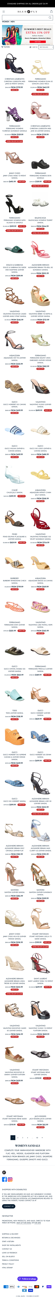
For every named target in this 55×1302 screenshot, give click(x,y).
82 (37, 1138)
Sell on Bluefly (8, 1257)
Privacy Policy (8, 1264)
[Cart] (51, 11)
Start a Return (8, 1242)
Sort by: (35, 47)
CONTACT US (9, 1206)
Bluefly (23, 1296)
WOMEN (5, 21)
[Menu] (3, 11)
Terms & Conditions (10, 1260)
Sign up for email (23, 1223)
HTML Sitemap (7, 1268)
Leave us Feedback (9, 1253)
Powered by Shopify (32, 1296)
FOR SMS (37, 1223)
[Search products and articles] (50, 18)
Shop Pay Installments (11, 1245)
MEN (13, 21)
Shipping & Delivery (10, 1234)
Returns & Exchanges (11, 1238)
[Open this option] (14, 63)
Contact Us (7, 1249)
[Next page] (42, 1137)
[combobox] (27, 17)
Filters (7, 47)
